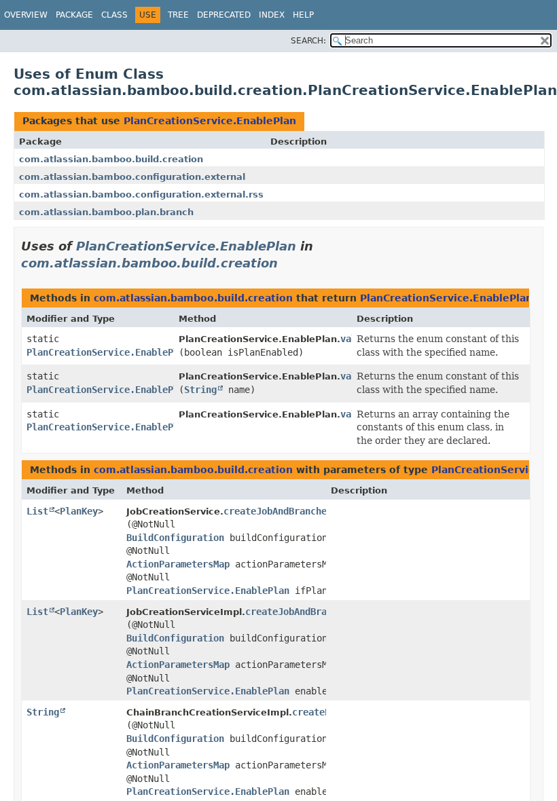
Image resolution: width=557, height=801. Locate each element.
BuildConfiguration (175, 537)
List (37, 511)
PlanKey (79, 511)
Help (303, 15)
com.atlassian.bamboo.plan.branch (106, 212)
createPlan (319, 712)
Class (114, 15)
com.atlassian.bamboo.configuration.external (132, 177)
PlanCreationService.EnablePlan (210, 120)
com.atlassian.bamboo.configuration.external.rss (141, 194)
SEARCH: (308, 40)
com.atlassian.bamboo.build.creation (111, 159)
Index (272, 15)
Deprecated (224, 15)
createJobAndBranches (277, 511)
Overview (26, 15)
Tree (178, 15)
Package (74, 15)
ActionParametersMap (178, 564)
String (200, 389)
